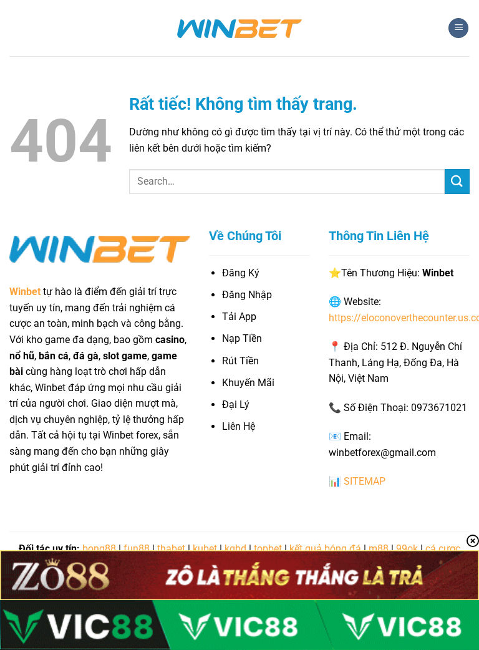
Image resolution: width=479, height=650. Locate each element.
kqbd (235, 549)
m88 (379, 549)
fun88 (136, 549)
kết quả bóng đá (325, 549)
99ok (407, 549)
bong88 (99, 549)
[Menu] (458, 28)
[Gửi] (457, 181)
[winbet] (239, 28)
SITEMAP (364, 481)
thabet (171, 549)
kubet (205, 549)
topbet (268, 549)
